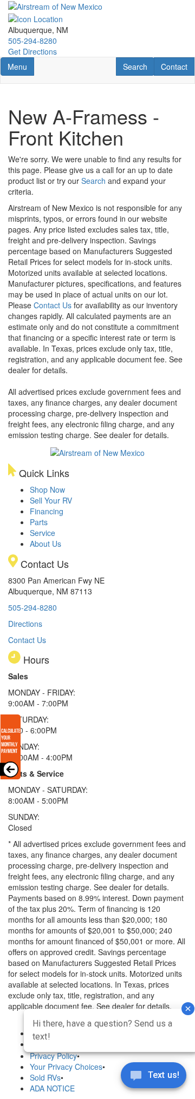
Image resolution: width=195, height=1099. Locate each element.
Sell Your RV (51, 500)
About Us (45, 543)
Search (138, 66)
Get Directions (32, 51)
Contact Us (53, 305)
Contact (177, 66)
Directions (25, 623)
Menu (20, 66)
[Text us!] (153, 1077)
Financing (46, 511)
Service (42, 532)
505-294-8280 (32, 40)
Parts (39, 522)
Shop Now (47, 489)
